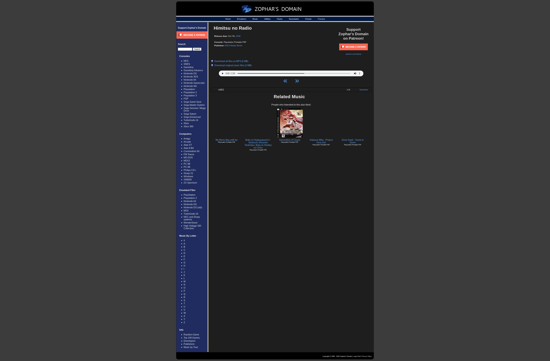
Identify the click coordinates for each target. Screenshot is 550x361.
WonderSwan (191, 222)
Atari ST (188, 145)
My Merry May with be (227, 140)
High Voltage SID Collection (192, 227)
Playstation (189, 89)
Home (228, 19)
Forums (321, 19)
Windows (188, 176)
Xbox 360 (188, 126)
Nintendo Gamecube (194, 83)
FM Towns (189, 154)
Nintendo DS (190, 73)
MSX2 (187, 160)
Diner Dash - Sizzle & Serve (353, 141)
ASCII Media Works (233, 45)
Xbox (186, 123)
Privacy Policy (367, 356)
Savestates (294, 19)
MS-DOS (188, 157)
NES (186, 61)
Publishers (189, 344)
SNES (187, 64)
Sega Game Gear (192, 102)
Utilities (267, 19)
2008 (238, 36)
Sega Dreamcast (192, 117)
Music (255, 19)
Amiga (187, 138)
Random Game (191, 334)
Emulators (241, 19)
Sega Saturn (190, 114)
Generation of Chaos (289, 140)
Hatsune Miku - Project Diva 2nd (321, 141)
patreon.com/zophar (353, 54)
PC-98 (187, 167)
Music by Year (191, 347)
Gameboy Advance (193, 70)
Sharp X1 (188, 173)
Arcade (187, 142)
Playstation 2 (190, 92)
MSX (186, 210)
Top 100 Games (192, 338)
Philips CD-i (190, 170)
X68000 (188, 179)
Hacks (279, 19)
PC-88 (187, 164)
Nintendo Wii (190, 86)
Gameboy (189, 67)
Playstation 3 (190, 95)
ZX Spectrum (190, 183)
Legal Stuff (357, 356)
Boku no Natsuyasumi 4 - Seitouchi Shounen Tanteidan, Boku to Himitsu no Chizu (258, 144)
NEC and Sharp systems (192, 218)
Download (364, 90)
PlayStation (189, 195)
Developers (189, 341)
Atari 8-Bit (189, 148)
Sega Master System (194, 105)
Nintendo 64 (190, 80)
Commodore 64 (191, 151)
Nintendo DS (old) (193, 207)
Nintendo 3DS (191, 76)
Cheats (308, 19)
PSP (186, 98)
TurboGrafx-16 (191, 120)
